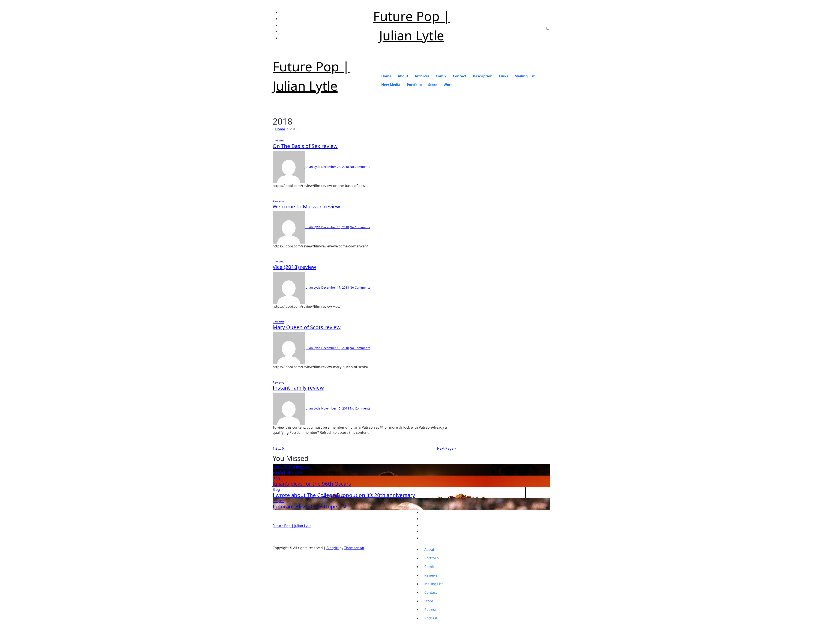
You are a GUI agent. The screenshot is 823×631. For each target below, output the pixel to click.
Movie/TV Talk (284, 466)
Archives (422, 76)
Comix (441, 76)
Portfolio (414, 84)
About (403, 76)
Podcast (430, 618)
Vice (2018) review (294, 266)
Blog (276, 478)
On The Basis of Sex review (305, 145)
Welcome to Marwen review (306, 206)
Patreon (430, 609)
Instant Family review (298, 387)
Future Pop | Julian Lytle (292, 525)
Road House (287, 472)
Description (483, 76)
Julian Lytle (313, 167)
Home (386, 76)
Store (432, 84)
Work (448, 84)
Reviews (278, 141)
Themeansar (354, 547)
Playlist (278, 500)
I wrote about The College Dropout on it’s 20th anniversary (344, 494)
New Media (390, 84)
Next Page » (446, 448)
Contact (459, 76)
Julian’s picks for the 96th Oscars (312, 483)
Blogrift (332, 547)
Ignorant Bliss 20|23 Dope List (310, 506)
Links (503, 76)
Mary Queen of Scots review (307, 327)
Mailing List (525, 76)
